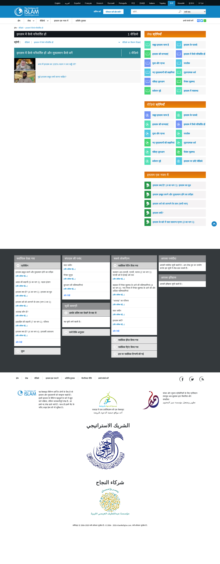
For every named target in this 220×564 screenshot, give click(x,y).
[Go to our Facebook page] (181, 379)
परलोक (187, 63)
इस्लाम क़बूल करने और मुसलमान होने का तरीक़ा (173, 194)
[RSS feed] (201, 379)
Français (88, 3)
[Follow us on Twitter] (192, 379)
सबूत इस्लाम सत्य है (160, 44)
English (57, 3)
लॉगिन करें (97, 11)
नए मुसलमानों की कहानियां (163, 72)
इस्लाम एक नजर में (61, 21)
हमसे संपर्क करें (188, 21)
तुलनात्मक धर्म (190, 72)
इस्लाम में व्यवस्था (191, 90)
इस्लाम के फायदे (190, 44)
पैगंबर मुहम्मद (189, 81)
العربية (67, 3)
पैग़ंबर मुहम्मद (189, 151)
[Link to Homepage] (26, 11)
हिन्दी (171, 3)
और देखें (19, 342)
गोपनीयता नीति (86, 378)
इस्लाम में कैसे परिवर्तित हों (43, 42)
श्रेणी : (17, 42)
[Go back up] (214, 223)
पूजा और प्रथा (158, 63)
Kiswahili (181, 3)
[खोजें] (180, 11)
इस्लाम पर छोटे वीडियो (193, 161)
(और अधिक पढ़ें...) (22, 276)
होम (19, 21)
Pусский (111, 3)
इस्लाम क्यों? (158, 212)
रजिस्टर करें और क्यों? (113, 12)
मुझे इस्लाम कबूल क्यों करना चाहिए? (52, 76)
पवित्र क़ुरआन (158, 81)
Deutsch (99, 3)
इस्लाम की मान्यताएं (160, 54)
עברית (201, 3)
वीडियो (42, 21)
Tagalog (162, 3)
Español (77, 3)
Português (123, 3)
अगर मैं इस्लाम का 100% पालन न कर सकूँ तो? (57, 64)
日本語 (142, 3)
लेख (29, 21)
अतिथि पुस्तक (81, 21)
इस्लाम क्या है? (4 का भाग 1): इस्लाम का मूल (172, 185)
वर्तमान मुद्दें (156, 90)
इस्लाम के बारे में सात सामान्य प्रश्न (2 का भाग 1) (173, 222)
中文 (133, 3)
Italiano (152, 3)
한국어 (191, 3)
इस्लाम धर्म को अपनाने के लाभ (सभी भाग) (170, 203)
